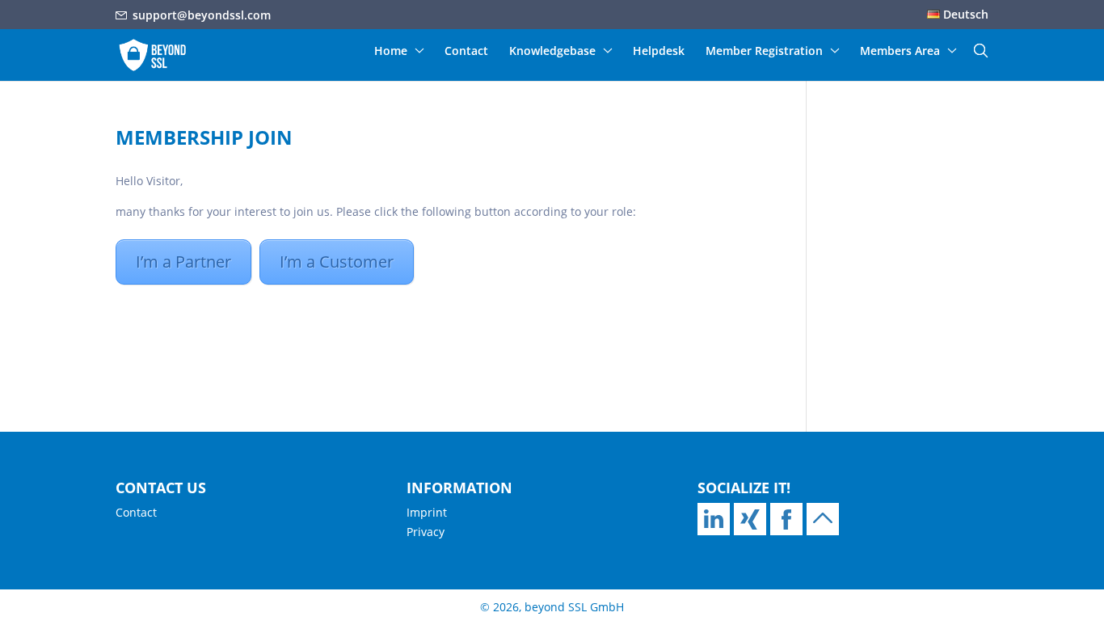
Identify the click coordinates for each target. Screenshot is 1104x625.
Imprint (427, 512)
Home (390, 51)
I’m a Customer (337, 261)
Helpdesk (659, 51)
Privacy (426, 531)
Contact (466, 51)
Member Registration (764, 51)
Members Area (900, 51)
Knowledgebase (552, 51)
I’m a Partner (183, 261)
